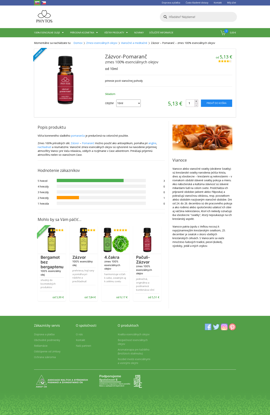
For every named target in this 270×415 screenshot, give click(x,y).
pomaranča (78, 135)
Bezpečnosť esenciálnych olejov (133, 342)
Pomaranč (88, 143)
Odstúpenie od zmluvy (47, 351)
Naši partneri (83, 345)
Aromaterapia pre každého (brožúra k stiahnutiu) (134, 351)
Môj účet (231, 2)
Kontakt (218, 2)
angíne (152, 143)
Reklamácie (41, 345)
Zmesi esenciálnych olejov (101, 43)
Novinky (139, 32)
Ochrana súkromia (45, 357)
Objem (109, 103)
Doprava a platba (171, 2)
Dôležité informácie (161, 32)
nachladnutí (44, 147)
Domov (77, 43)
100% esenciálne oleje (47, 32)
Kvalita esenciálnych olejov (134, 334)
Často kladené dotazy (197, 2)
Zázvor (75, 143)
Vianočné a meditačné (134, 43)
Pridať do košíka (216, 103)
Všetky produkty (114, 32)
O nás (79, 334)
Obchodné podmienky (47, 340)
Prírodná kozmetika (82, 32)
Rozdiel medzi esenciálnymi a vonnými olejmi (134, 361)
